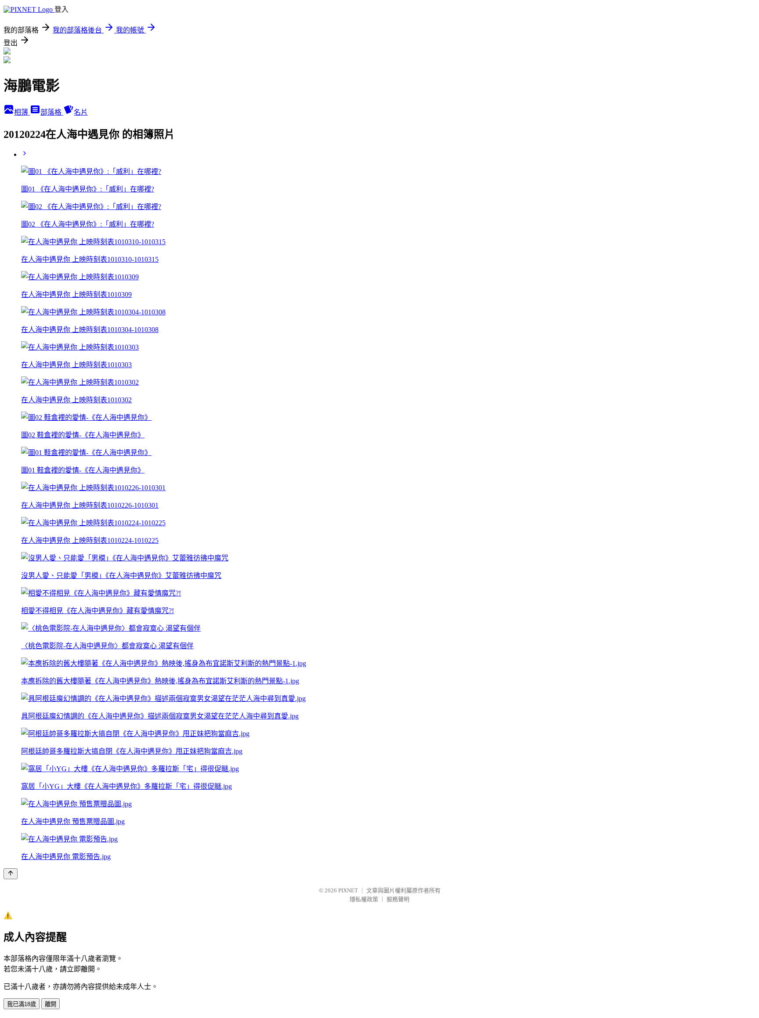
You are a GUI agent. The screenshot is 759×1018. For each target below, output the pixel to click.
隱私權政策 (364, 899)
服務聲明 (398, 899)
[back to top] (11, 873)
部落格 (51, 112)
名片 (81, 112)
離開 (50, 1004)
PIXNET (348, 890)
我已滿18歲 (21, 1004)
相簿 (22, 112)
